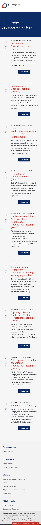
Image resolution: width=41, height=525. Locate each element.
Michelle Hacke (16, 40)
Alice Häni (14, 264)
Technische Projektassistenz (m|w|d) (20, 46)
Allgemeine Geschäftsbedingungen (15, 490)
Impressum (7, 493)
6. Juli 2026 (28, 40)
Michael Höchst (16, 213)
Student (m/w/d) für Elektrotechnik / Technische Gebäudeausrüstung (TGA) (22, 222)
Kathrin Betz (15, 357)
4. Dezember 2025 (30, 213)
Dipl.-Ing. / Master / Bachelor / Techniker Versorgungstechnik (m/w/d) (22, 316)
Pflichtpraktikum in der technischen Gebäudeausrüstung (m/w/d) (23, 364)
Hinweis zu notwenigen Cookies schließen (25, 523)
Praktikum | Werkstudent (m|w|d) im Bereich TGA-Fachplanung (24, 132)
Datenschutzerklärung (10, 486)
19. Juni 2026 (29, 83)
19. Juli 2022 (27, 357)
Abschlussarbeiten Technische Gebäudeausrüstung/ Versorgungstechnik (22, 271)
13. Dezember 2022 (29, 309)
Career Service (8, 505)
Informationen (8, 452)
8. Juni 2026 (29, 171)
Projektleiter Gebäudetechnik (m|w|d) (20, 177)
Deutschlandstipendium (11, 509)
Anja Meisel (15, 309)
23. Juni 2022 (27, 402)
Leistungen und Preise (10, 467)
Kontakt (5, 483)
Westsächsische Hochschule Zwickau (15, 479)
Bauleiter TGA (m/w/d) (23, 405)
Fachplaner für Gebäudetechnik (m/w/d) (20, 89)
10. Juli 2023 (26, 264)
